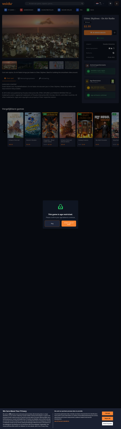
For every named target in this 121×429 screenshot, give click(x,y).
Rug (52, 223)
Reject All (107, 418)
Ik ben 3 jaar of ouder (68, 223)
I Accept (107, 413)
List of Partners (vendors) (61, 421)
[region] (60, 418)
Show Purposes (107, 423)
